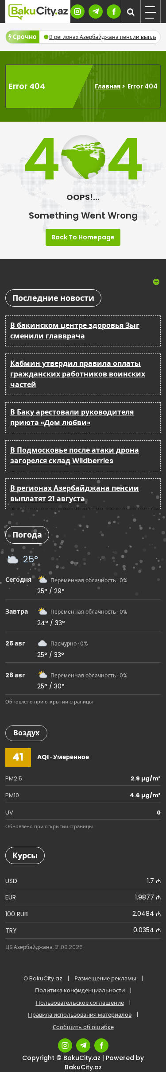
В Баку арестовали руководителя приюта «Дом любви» (72, 417)
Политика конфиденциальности (80, 990)
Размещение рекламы (105, 978)
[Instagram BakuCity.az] (77, 11)
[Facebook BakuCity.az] (114, 11)
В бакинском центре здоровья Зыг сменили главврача (74, 330)
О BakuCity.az (42, 978)
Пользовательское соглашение (80, 1003)
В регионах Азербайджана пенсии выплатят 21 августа (74, 493)
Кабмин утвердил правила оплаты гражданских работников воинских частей (77, 374)
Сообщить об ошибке (83, 1027)
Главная (107, 86)
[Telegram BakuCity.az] (96, 11)
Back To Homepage (83, 237)
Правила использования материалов (79, 1015)
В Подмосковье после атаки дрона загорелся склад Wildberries (74, 455)
